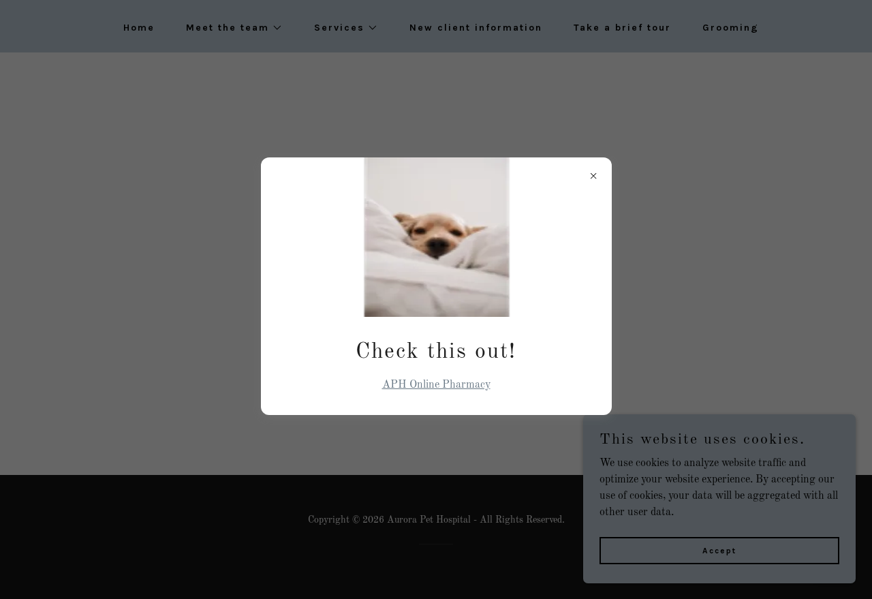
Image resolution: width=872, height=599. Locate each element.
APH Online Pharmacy (436, 385)
